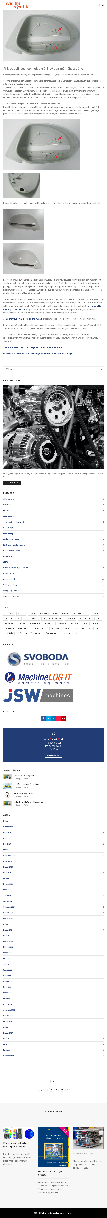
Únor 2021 (7, 1039)
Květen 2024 (8, 918)
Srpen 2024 (7, 901)
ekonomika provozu (80, 614)
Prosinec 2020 (8, 1050)
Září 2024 (7, 896)
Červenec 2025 (9, 855)
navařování (9, 623)
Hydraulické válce (31, 618)
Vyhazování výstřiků (11, 596)
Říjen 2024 (7, 890)
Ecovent (32, 614)
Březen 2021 (8, 1033)
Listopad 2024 (8, 884)
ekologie (65, 614)
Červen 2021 (8, 1016)
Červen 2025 (8, 861)
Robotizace (7, 556)
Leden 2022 (7, 993)
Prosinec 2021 (8, 999)
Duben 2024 (8, 924)
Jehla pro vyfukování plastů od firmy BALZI (22, 319)
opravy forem (35, 623)
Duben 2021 (8, 1027)
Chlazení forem (9, 499)
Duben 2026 (8, 821)
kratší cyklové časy (86, 618)
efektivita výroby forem (48, 614)
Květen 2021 (8, 1022)
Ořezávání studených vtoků (68, 623)
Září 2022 (7, 964)
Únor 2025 (7, 873)
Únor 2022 (7, 987)
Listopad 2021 (8, 1004)
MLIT (99, 618)
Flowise (95, 614)
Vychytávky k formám (11, 591)
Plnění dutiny (8, 534)
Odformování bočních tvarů (13, 522)
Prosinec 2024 (8, 878)
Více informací (12, 482)
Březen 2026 (8, 827)
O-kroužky (21, 623)
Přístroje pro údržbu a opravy (14, 545)
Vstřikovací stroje (10, 585)
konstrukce (70, 618)
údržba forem (36, 633)
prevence (95, 623)
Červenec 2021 (9, 1010)
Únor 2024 (7, 936)
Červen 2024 (8, 913)
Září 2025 (7, 844)
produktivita (9, 628)
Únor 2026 (7, 833)
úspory (78, 633)
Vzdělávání (9, 633)
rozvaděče (55, 628)
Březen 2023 (8, 947)
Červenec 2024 (9, 907)
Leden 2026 (7, 838)
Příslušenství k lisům (11, 539)
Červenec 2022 (9, 976)
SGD (75, 628)
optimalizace (49, 623)
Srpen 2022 (7, 970)
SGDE (83, 628)
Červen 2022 (8, 981)
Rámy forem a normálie (12, 551)
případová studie (24, 628)
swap (90, 628)
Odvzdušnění (8, 528)
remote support (41, 628)
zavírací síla (22, 633)
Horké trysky (15, 618)
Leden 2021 (7, 1044)
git (6, 618)
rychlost (66, 628)
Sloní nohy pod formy (83, 1153)
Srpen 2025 (7, 850)
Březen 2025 (8, 867)
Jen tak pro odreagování (52, 618)
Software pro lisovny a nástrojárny (16, 568)
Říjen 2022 (7, 959)
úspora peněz (66, 633)
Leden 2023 (7, 953)
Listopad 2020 (8, 1056)
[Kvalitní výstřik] (16, 5)
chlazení (21, 614)
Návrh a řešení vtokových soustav (50, 1173)
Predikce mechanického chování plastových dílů (15, 1145)
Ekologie (6, 511)
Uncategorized (9, 579)
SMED (5, 562)
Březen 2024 (8, 930)
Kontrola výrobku (9, 516)
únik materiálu (51, 633)
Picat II (85, 623)
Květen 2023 (8, 941)
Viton (98, 628)
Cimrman (6, 505)
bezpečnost (9, 614)
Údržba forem (8, 574)
